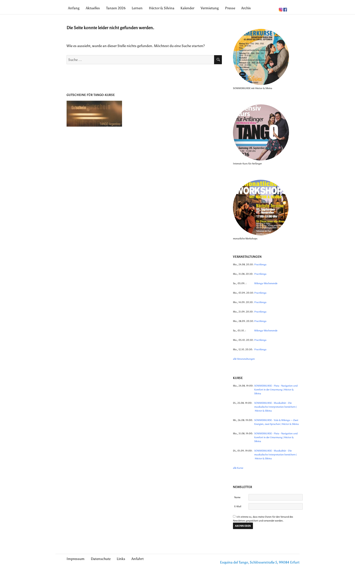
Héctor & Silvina (161, 8)
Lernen (137, 8)
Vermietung (210, 8)
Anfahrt (137, 559)
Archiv (246, 8)
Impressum (75, 559)
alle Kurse (238, 467)
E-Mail (237, 506)
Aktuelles (93, 8)
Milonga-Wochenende (265, 283)
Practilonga (260, 264)
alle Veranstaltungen (244, 358)
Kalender (187, 8)
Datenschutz (101, 559)
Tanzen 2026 (116, 8)
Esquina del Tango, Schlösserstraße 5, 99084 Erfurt (260, 562)
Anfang (74, 8)
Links (121, 559)
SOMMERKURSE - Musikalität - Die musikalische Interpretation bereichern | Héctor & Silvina (275, 407)
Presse (230, 8)
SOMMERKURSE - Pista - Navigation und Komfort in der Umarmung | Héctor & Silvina (275, 389)
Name (237, 497)
